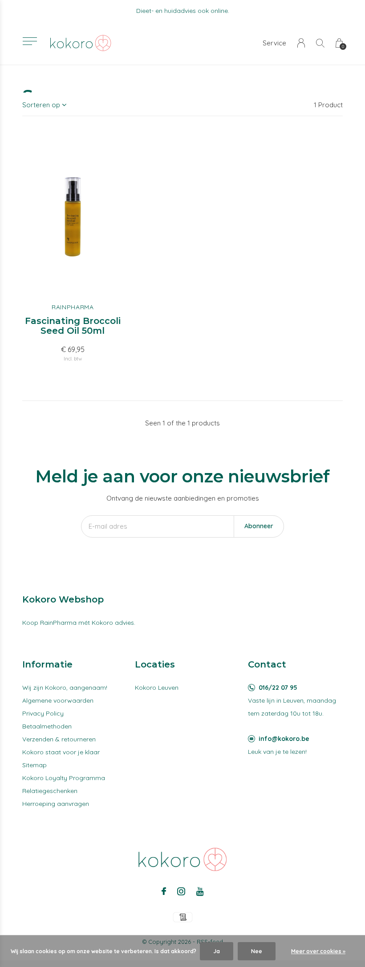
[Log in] (301, 43)
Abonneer (258, 526)
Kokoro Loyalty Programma (63, 778)
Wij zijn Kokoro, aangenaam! (64, 688)
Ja (216, 951)
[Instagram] (181, 891)
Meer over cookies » (318, 951)
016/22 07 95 (278, 688)
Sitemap (34, 765)
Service (274, 43)
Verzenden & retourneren (59, 739)
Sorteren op (41, 105)
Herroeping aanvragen (55, 804)
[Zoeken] (320, 43)
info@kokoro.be (284, 739)
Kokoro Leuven (156, 688)
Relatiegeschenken (49, 791)
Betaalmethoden (47, 726)
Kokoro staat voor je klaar (61, 752)
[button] (30, 41)
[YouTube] (200, 891)
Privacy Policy (43, 713)
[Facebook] (164, 891)
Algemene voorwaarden (57, 700)
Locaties (155, 664)
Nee (256, 951)
